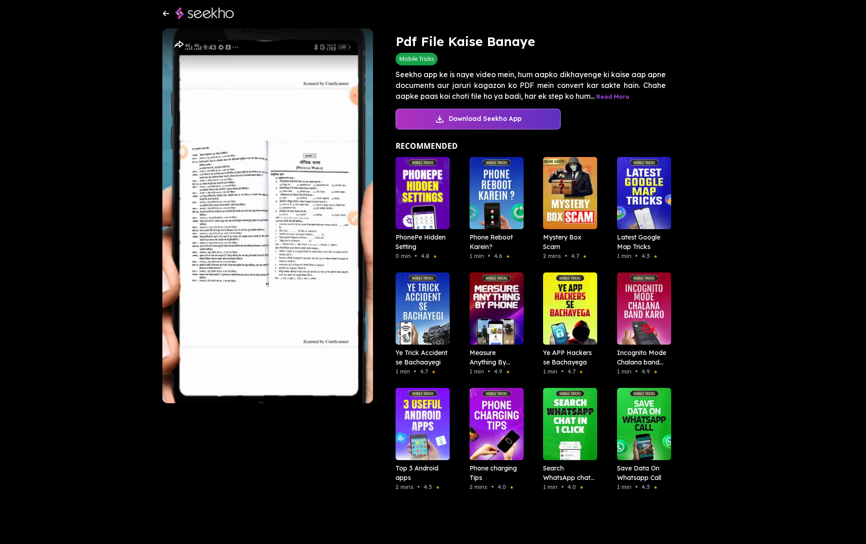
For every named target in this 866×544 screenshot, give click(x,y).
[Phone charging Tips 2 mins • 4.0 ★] (494, 424)
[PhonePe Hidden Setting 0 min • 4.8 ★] (420, 193)
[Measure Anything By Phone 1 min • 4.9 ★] (494, 308)
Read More (612, 96)
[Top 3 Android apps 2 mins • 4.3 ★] (420, 424)
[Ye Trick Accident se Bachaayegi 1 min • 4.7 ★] (420, 308)
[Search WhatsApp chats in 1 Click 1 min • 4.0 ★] (567, 424)
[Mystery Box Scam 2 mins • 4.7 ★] (567, 193)
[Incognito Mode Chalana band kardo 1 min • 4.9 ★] (641, 308)
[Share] (179, 45)
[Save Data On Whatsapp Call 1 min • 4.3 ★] (641, 424)
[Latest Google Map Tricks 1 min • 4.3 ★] (641, 193)
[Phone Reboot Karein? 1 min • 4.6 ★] (494, 193)
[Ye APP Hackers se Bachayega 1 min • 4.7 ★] (567, 308)
